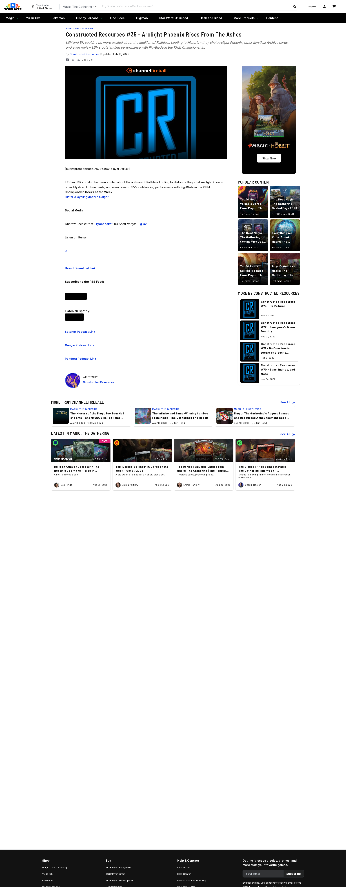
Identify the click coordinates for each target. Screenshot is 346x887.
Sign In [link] (312, 6)
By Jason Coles (249, 247)
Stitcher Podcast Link (80, 331)
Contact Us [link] (183, 867)
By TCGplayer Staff (283, 214)
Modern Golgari (98, 197)
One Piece (117, 18)
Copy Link (87, 59)
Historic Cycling (76, 197)
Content (272, 18)
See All (285, 402)
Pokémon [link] (47, 880)
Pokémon (58, 18)
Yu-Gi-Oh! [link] (47, 873)
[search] (195, 6)
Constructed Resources (84, 54)
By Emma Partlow (250, 214)
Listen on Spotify (74, 317)
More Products (244, 18)
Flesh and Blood (210, 18)
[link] (13, 6)
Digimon (142, 18)
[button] (294, 6)
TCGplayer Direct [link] (115, 873)
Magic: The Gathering (79, 28)
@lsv (143, 224)
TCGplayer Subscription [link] (119, 880)
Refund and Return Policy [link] (191, 880)
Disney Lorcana (87, 18)
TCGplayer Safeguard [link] (118, 867)
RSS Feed (76, 296)
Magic (10, 18)
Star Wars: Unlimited (173, 18)
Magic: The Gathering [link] (54, 867)
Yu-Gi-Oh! (33, 18)
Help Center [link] (184, 873)
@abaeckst (104, 224)
